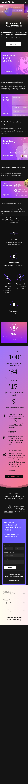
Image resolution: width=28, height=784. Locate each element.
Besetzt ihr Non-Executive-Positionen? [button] (9, 611)
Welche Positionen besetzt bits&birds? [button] (9, 593)
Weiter (10, 567)
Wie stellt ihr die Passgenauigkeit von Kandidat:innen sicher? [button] (10, 602)
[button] (25, 2)
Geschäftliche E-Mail (9, 552)
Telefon (6, 559)
